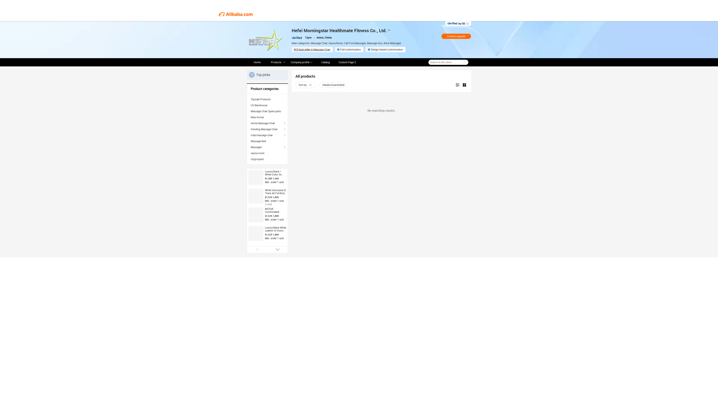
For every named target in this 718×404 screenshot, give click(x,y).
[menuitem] (267, 99)
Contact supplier (456, 36)
